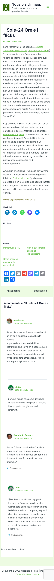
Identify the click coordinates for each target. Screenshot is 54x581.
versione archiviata (38, 50)
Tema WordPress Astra (27, 574)
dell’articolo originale (13, 134)
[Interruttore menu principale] (48, 7)
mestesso (19, 320)
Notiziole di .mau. (26, 4)
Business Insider (21, 178)
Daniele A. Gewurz (23, 435)
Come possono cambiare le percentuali (10, 262)
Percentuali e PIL (11, 247)
